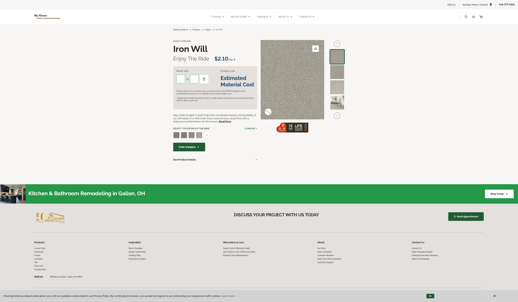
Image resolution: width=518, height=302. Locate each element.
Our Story (321, 248)
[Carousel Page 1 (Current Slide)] (337, 56)
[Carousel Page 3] (337, 87)
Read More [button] (225, 121)
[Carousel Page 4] (337, 102)
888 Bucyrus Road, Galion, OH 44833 (66, 277)
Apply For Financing (420, 259)
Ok (430, 296)
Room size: (182, 71)
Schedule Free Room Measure (425, 255)
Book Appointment (467, 216)
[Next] (337, 115)
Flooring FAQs (135, 255)
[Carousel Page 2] (337, 72)
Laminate (38, 259)
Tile (35, 262)
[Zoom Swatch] (268, 112)
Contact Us (417, 248)
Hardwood (38, 252)
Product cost (228, 71)
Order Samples (187, 147)
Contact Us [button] (305, 16)
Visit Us (451, 4)
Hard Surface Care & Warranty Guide (239, 252)
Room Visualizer (136, 248)
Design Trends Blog (137, 252)
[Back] (337, 44)
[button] (466, 16)
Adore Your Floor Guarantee (329, 259)
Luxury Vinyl (39, 248)
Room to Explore (324, 252)
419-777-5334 (507, 4)
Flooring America (180, 30)
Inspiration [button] (262, 16)
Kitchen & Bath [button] (239, 16)
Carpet (208, 30)
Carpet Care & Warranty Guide (236, 248)
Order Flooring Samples (422, 252)
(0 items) (481, 16)
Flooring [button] (216, 16)
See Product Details (184, 159)
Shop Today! (497, 193)
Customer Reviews (325, 255)
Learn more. (228, 296)
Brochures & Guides (137, 259)
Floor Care (38, 266)
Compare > (251, 128)
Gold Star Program (325, 262)
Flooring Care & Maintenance (235, 255)
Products (196, 30)
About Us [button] (283, 16)
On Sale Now (40, 269)
